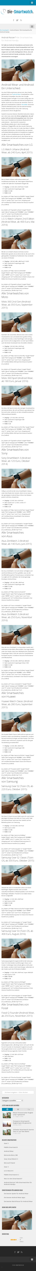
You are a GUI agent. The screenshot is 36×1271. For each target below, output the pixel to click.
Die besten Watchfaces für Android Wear (18, 1201)
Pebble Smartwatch (11, 1147)
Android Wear (16, 94)
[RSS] (21, 20)
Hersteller (25, 104)
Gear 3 (6, 1167)
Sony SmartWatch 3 (11, 1159)
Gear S (6, 1143)
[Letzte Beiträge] (7, 1109)
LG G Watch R (8, 1171)
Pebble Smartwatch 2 (11, 1175)
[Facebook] (13, 20)
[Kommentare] (28, 1109)
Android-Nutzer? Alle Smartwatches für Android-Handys (18, 1183)
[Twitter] (17, 20)
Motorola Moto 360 (11, 1155)
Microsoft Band (9, 1163)
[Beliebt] (18, 1109)
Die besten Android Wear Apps (14, 1197)
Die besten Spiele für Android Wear (16, 1193)
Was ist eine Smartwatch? (13, 1179)
